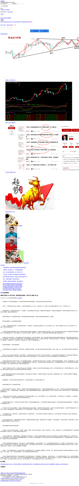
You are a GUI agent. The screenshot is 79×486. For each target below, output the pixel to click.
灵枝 (4, 287)
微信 (12, 11)
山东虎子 (5, 286)
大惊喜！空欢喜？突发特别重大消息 (19, 276)
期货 (15, 21)
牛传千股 (16, 287)
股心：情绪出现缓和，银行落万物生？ (11, 278)
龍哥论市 (13, 284)
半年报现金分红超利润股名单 (19, 274)
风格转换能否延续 (22, 267)
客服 (3, 1)
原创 (19, 21)
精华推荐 (2, 33)
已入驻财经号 (19, 298)
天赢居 (7, 283)
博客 (28, 21)
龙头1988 (20, 287)
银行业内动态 (10, 25)
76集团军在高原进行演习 (27, 464)
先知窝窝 (20, 286)
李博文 (6, 290)
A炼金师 (16, 286)
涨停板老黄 (19, 290)
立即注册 (7, 9)
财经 (4, 21)
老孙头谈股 (5, 284)
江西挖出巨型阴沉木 (17, 464)
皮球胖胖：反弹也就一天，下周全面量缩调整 (13, 269)
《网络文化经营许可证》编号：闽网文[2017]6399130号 (12, 478)
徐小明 (4, 283)
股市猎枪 (15, 290)
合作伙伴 (11, 473)
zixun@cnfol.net (15, 475)
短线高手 (11, 287)
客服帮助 (9, 17)
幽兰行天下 (20, 283)
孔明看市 (12, 286)
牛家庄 (8, 286)
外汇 (13, 21)
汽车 (21, 21)
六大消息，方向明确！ (8, 274)
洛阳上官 (16, 283)
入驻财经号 (36, 30)
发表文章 (45, 30)
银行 (5, 25)
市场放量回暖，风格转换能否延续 (10, 267)
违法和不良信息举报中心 (15, 480)
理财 (17, 21)
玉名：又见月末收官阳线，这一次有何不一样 (13, 272)
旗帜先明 (7, 287)
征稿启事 (19, 473)
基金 (8, 21)
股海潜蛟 (20, 284)
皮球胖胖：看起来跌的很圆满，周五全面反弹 (13, 281)
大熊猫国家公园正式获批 (38, 464)
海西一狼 (15, 288)
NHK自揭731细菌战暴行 (49, 464)
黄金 (10, 21)
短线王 (6, 288)
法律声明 (15, 473)
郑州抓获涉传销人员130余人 (6, 464)
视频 (24, 21)
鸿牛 (4, 288)
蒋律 (17, 284)
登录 (1, 1)
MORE (2, 292)
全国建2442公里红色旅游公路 (61, 464)
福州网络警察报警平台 (5, 480)
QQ (10, 11)
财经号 (6, 33)
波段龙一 (10, 290)
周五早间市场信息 (7, 276)
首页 (1, 21)
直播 (4, 265)
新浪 (8, 11)
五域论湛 (19, 288)
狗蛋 (4, 290)
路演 (26, 21)
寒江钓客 (11, 283)
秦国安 (9, 284)
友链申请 (23, 473)
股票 (6, 21)
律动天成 (10, 288)
